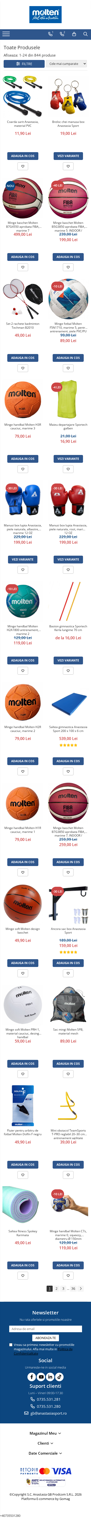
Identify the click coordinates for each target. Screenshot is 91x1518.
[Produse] (6, 35)
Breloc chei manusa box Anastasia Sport (68, 124)
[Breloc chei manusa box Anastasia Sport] (68, 96)
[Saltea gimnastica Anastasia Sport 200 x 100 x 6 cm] (68, 702)
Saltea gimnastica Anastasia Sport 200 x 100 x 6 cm (68, 729)
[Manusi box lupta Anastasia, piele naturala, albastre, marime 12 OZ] (22, 500)
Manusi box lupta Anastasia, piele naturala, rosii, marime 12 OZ (68, 528)
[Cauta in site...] (85, 34)
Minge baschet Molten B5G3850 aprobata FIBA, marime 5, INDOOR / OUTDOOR (68, 226)
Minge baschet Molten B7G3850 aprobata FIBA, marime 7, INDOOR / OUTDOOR (68, 831)
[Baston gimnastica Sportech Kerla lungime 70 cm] (68, 601)
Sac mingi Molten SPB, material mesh (68, 1031)
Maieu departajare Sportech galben (68, 427)
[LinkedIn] (50, 1377)
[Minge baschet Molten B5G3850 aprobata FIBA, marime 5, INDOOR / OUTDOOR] (68, 197)
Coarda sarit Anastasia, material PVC (23, 124)
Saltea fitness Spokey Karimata (22, 1233)
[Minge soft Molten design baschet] (22, 904)
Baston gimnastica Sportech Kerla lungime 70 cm (68, 628)
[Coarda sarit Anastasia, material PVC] (22, 96)
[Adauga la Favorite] (22, 166)
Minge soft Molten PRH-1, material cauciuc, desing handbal (23, 1033)
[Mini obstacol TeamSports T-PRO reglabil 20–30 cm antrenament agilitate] (68, 1105)
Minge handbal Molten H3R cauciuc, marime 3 (22, 427)
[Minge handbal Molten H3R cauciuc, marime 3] (22, 399)
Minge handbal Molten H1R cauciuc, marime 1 (22, 830)
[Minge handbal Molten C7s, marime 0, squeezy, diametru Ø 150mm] (68, 1206)
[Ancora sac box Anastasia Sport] (68, 904)
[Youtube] (41, 1377)
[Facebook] (31, 1377)
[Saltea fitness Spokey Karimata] (22, 1206)
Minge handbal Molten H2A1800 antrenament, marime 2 (23, 629)
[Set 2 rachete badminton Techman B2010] (22, 299)
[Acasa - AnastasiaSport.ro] (45, 14)
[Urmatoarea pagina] (80, 1289)
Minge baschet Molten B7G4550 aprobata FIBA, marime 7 (22, 226)
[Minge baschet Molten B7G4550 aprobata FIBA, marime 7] (22, 198)
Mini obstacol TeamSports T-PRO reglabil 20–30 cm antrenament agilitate (68, 1134)
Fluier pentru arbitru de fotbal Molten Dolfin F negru (22, 1132)
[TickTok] (59, 1377)
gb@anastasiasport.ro (48, 1413)
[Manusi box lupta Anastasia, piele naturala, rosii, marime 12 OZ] (68, 500)
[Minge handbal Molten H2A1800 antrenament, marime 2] (22, 601)
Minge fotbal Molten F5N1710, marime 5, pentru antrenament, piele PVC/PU (68, 327)
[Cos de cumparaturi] (74, 34)
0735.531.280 (48, 1406)
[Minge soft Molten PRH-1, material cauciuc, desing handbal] (22, 1005)
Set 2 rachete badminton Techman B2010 (22, 326)
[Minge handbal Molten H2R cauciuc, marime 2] (22, 702)
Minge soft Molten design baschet (23, 931)
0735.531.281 (48, 1399)
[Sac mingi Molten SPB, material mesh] (68, 1005)
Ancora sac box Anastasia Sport (68, 931)
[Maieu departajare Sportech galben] (68, 399)
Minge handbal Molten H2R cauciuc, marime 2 (22, 729)
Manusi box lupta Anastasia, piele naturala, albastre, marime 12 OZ (23, 528)
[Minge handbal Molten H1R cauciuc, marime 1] (22, 803)
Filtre (26, 63)
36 (73, 1288)
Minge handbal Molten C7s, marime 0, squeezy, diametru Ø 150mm (68, 1234)
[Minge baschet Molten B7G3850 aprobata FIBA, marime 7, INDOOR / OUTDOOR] (68, 803)
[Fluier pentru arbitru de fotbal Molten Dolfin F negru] (22, 1105)
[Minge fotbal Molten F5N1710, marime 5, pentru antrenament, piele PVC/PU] (68, 298)
